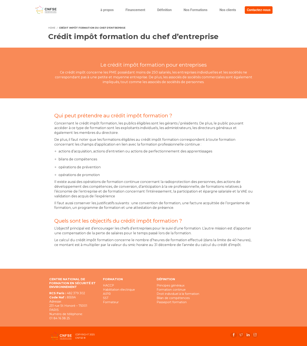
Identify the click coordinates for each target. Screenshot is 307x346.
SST (105, 298)
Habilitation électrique (119, 290)
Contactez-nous (258, 10)
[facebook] (233, 335)
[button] (110, 10)
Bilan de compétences (173, 298)
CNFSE (79, 337)
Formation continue (171, 290)
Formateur (111, 302)
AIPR (107, 294)
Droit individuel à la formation (178, 294)
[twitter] (241, 335)
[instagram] (255, 335)
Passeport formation (172, 302)
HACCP (108, 285)
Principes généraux (170, 285)
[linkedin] (248, 335)
